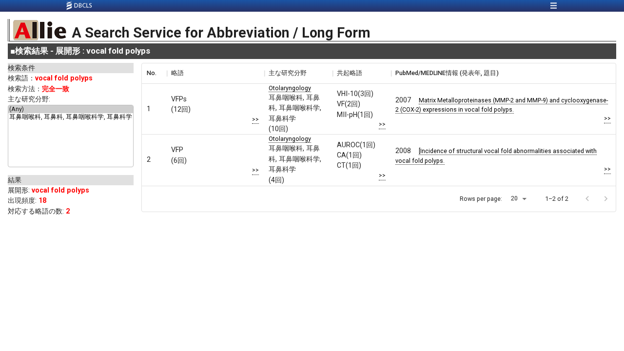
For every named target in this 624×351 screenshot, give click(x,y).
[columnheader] (154, 73)
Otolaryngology (290, 88)
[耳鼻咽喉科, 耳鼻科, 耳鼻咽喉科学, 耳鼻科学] (70, 117)
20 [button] (514, 198)
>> (255, 119)
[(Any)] (70, 109)
